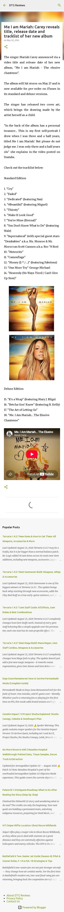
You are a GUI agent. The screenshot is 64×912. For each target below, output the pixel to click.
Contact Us (13, 901)
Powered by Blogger (34, 907)
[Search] (59, 5)
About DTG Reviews (18, 895)
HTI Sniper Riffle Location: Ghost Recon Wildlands (29, 825)
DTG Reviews (17, 5)
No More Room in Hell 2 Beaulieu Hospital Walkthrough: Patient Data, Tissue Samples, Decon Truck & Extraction (29, 754)
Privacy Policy (15, 898)
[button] (6, 47)
